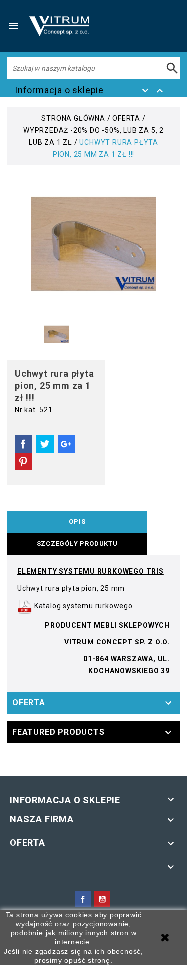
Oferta (28, 702)
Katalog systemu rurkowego (82, 606)
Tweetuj (45, 444)
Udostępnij (23, 444)
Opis (77, 521)
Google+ (66, 444)
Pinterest (23, 462)
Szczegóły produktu (77, 543)
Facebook (83, 899)
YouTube (102, 899)
